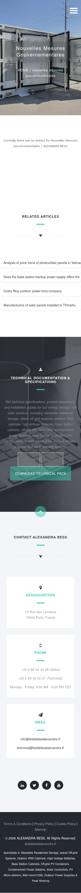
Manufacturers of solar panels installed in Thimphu (40, 305)
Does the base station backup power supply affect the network (42, 276)
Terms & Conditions (18, 823)
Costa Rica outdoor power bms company (33, 291)
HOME (23, 70)
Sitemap (40, 829)
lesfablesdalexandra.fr (40, 843)
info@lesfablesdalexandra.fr (41, 739)
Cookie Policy (66, 823)
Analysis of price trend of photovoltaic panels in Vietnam (42, 262)
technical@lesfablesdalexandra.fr (40, 747)
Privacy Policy (44, 823)
